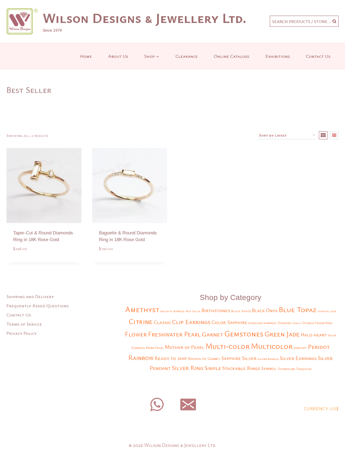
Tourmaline (286, 368)
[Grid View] (323, 135)
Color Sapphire (229, 322)
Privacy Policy (21, 333)
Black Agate (241, 311)
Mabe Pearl (155, 347)
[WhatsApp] (156, 404)
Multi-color (227, 346)
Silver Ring (187, 367)
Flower (136, 333)
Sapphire (231, 358)
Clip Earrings (191, 321)
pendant (300, 347)
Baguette (166, 311)
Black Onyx (265, 310)
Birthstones (216, 310)
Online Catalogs (231, 56)
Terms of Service (24, 324)
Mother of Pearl (184, 346)
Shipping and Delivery (30, 296)
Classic (162, 322)
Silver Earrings (298, 358)
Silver (249, 358)
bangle (179, 311)
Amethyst (142, 309)
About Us (118, 56)
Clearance (186, 56)
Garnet (212, 334)
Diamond (285, 323)
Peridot (319, 346)
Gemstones (243, 333)
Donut (297, 323)
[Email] (188, 404)
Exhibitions (277, 56)
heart (320, 334)
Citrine (141, 321)
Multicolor (272, 345)
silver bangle (268, 358)
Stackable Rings (241, 368)
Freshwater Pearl (174, 334)
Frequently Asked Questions (37, 305)
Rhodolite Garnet (204, 358)
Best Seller (193, 311)
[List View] (334, 135)
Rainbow (141, 357)
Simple (212, 368)
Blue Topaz (297, 309)
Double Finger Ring (317, 323)
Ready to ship (171, 358)
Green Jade (282, 334)
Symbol (269, 368)
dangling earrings (262, 323)
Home (86, 56)
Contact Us (318, 56)
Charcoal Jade (327, 311)
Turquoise (304, 368)
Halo (306, 334)
